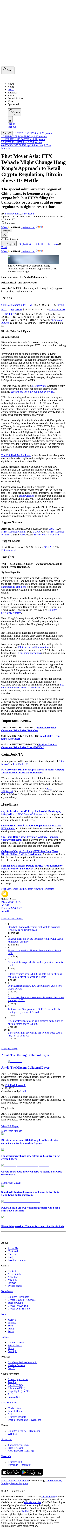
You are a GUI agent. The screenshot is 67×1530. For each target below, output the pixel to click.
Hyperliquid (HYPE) (18, 1391)
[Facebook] (6, 1488)
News (4, 1314)
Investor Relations (17, 1260)
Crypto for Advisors (18, 1305)
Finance (12, 1322)
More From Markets (11, 1130)
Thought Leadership (18, 1445)
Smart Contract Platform (13, 531)
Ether (42, 888)
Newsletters (7, 1291)
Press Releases (15, 1447)
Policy (11, 1328)
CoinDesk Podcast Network (22, 1362)
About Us (13, 1248)
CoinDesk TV (20, 764)
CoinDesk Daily (16, 1342)
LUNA (36, 531)
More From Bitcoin (11, 1182)
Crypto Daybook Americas (21, 1299)
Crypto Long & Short (19, 1308)
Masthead (13, 1251)
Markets (5, 148)
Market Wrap (39, 385)
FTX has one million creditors (33, 647)
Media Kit (13, 1280)
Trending (12, 1382)
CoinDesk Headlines (18, 1296)
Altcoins (49, 888)
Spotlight (12, 1351)
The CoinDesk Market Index (16, 455)
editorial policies (32, 1502)
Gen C (11, 1368)
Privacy (11, 1480)
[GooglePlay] (32, 1474)
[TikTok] (24, 1488)
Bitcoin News (33, 888)
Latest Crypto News (12, 918)
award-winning (49, 1496)
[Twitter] (2, 1488)
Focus (11, 1331)
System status (15, 1285)
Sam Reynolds (12, 213)
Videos (4, 1337)
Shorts (11, 1348)
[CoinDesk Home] (13, 78)
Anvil (23, 1091)
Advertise (13, 1277)
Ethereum (54, 309)
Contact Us (13, 1271)
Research (6, 1456)
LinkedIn (39, 244)
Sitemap (12, 1282)
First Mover (7, 888)
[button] (37, 101)
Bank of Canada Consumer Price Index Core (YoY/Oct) (29, 746)
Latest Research (9, 1048)
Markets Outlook (16, 1365)
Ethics (4, 1480)
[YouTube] (20, 1488)
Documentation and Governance (24, 1419)
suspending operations (29, 653)
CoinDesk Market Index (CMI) (17, 305)
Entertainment (8, 550)
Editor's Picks (15, 1345)
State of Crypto (15, 1302)
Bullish (25, 1511)
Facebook (53, 244)
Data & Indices (9, 1402)
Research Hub (15, 1462)
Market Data (14, 1408)
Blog (10, 1257)
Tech (10, 1325)
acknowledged (26, 495)
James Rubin (27, 213)
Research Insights (17, 1417)
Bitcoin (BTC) (15, 1385)
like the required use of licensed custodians (32, 686)
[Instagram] (16, 1488)
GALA (47, 547)
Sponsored (6, 1439)
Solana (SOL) (15, 1397)
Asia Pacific (19, 888)
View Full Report (10, 1126)
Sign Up (12, 126)
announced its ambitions (13, 586)
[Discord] (28, 1488)
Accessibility (14, 1274)
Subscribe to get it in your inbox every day (32, 391)
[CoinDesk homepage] (13, 1236)
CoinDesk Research (15, 1085)
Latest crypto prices (18, 1379)
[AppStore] (11, 1474)
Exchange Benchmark (19, 1464)
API (10, 1414)
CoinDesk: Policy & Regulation (24, 1431)
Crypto (6, 133)
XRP (10, 1394)
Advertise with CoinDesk (21, 1450)
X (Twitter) (25, 244)
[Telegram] (32, 1488)
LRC (51, 528)
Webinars (12, 1433)
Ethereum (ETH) (16, 1388)
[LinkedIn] (10, 1488)
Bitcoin (60, 305)
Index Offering (15, 1411)
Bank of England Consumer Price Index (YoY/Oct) (28, 729)
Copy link (11, 244)
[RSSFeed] (13, 1488)
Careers (12, 1254)
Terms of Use (22, 1480)
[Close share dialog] (4, 235)
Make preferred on (18, 227)
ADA (23, 534)
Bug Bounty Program (17, 1483)
